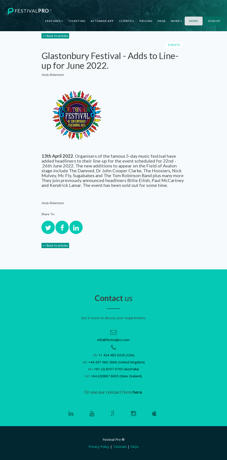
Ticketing (76, 21)
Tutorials (120, 446)
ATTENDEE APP (102, 21)
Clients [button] (125, 21)
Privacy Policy (98, 446)
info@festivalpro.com (113, 339)
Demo (193, 21)
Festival (33, 11)
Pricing (145, 21)
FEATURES (53, 21)
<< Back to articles (55, 36)
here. (138, 392)
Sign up (214, 21)
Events (174, 45)
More (175, 21)
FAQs (162, 21)
